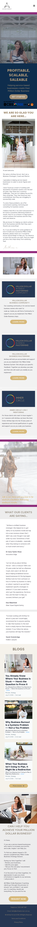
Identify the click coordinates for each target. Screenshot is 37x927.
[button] (34, 6)
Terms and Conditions (18, 918)
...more (7, 690)
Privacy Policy (18, 922)
